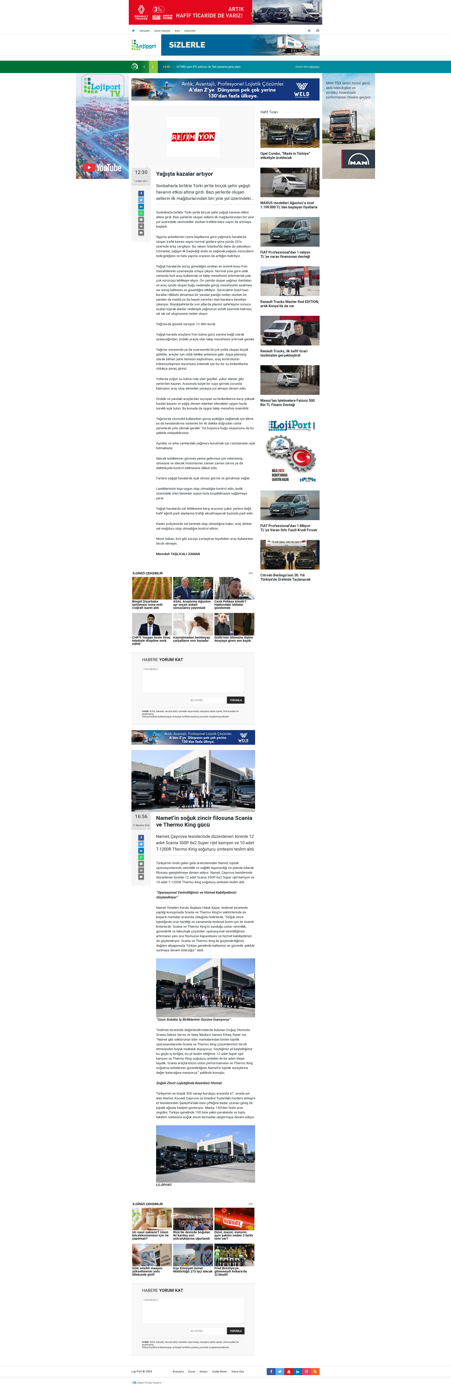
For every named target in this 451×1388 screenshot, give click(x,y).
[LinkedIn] (141, 206)
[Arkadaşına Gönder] (141, 219)
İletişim (204, 1371)
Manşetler (145, 30)
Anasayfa (178, 1371)
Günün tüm (307, 66)
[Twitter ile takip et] (280, 1371)
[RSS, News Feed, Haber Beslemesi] (315, 1371)
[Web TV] (309, 30)
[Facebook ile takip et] (271, 1371)
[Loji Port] (143, 44)
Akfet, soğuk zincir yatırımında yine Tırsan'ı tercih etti (209, 66)
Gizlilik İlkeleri (219, 1371)
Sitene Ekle (189, 30)
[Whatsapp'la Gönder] (141, 213)
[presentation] (144, 67)
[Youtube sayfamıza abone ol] (288, 1371)
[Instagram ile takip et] (306, 1371)
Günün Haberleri (162, 30)
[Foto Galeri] (318, 30)
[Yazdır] (141, 226)
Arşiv (177, 30)
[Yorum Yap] (141, 233)
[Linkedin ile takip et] (297, 1371)
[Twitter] (141, 200)
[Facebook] (141, 193)
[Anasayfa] (133, 30)
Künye (191, 1371)
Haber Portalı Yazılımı (149, 1382)
